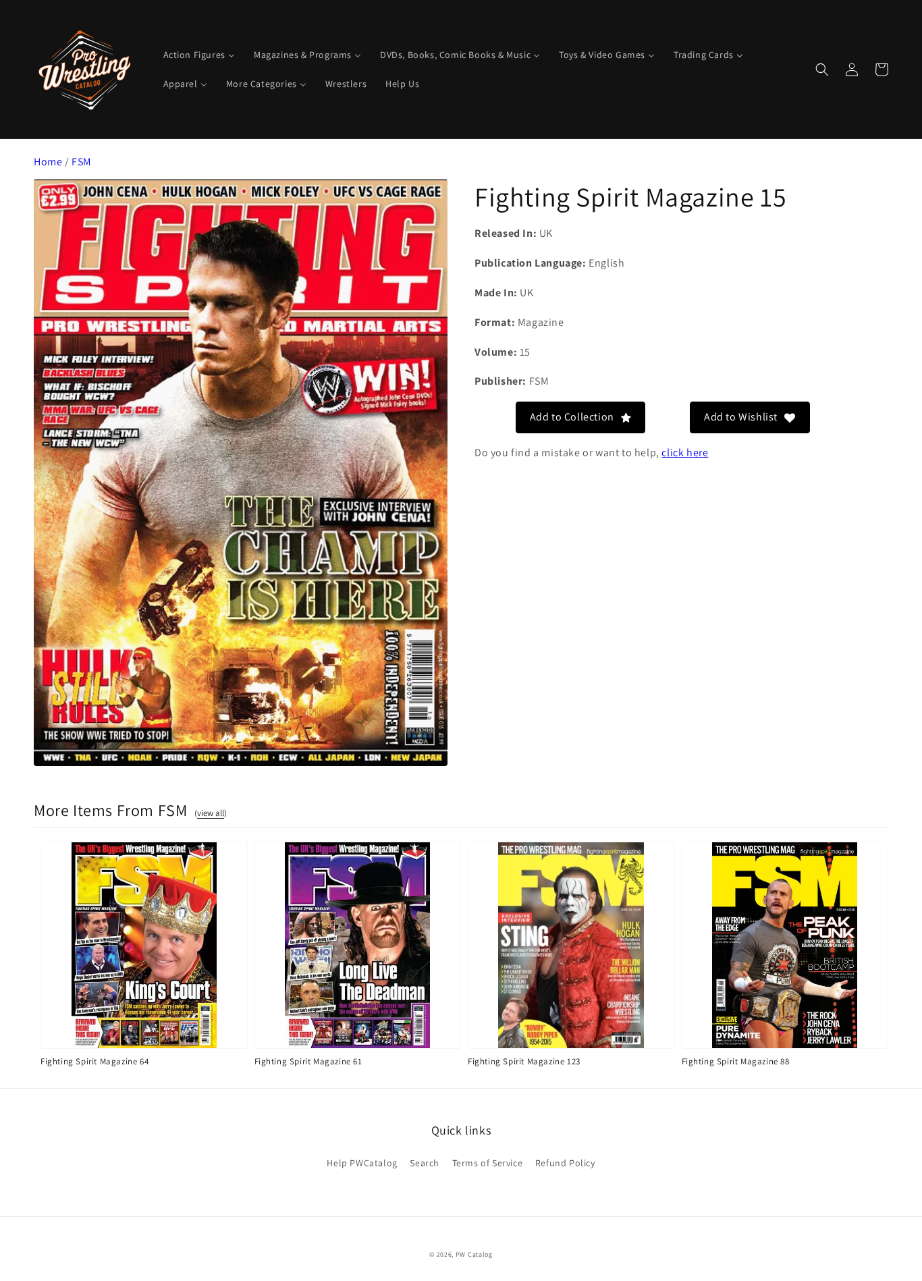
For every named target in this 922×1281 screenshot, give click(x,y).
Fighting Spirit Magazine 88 (736, 1061)
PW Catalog (474, 1254)
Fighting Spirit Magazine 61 (308, 1061)
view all (210, 813)
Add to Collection (572, 417)
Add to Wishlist (741, 417)
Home (48, 162)
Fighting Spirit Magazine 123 (524, 1061)
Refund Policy (565, 1163)
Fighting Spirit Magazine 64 (94, 1061)
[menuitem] (199, 54)
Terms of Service (487, 1163)
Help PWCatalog (362, 1163)
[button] (822, 69)
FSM (82, 162)
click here (684, 452)
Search (424, 1163)
